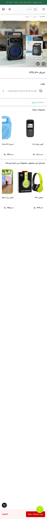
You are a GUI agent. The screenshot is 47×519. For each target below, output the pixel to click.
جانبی (34, 17)
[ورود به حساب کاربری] (10, 9)
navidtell (42, 17)
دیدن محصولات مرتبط (35, 514)
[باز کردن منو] (43, 9)
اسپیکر (27, 17)
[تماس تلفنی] (4, 505)
